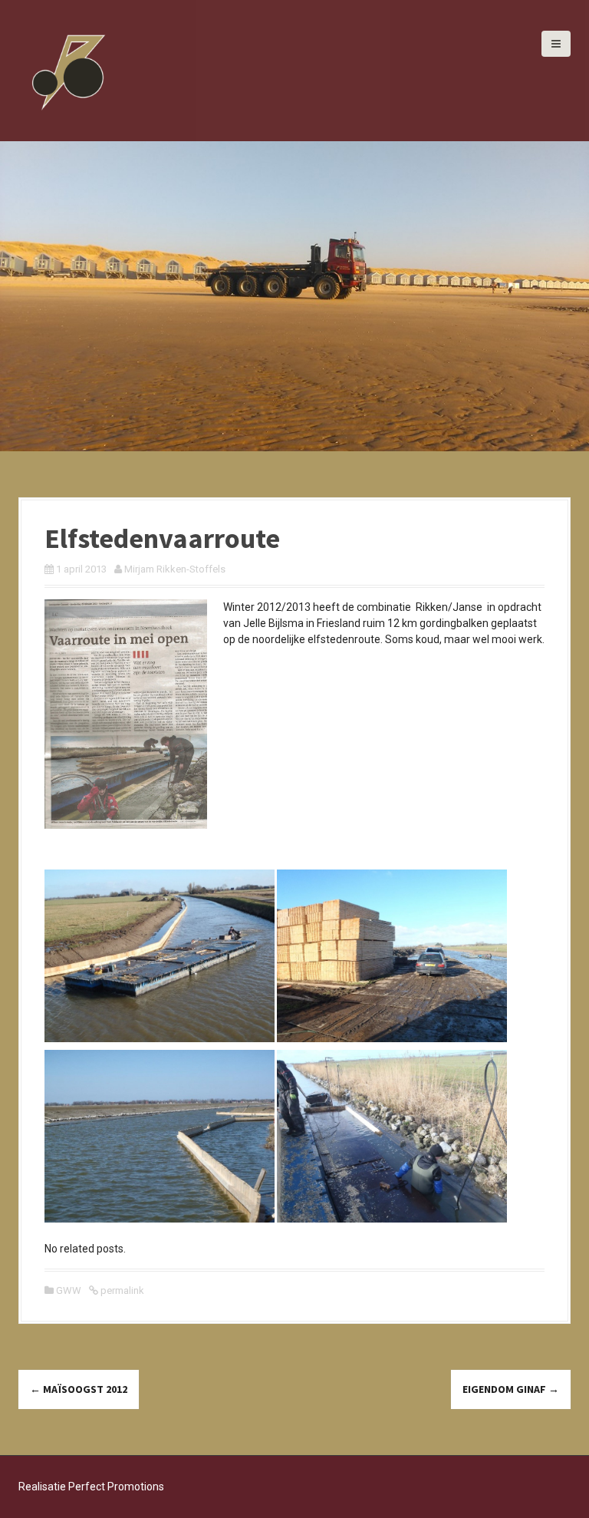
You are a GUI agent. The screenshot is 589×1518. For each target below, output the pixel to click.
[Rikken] (68, 70)
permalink (121, 1290)
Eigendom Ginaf (510, 1389)
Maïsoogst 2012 (78, 1389)
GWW (68, 1290)
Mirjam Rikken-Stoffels (174, 569)
